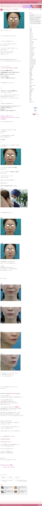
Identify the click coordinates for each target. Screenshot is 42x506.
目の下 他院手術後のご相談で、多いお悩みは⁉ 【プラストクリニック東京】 (22, 487)
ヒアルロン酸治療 (8, 10)
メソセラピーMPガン (32, 66)
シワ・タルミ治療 (31, 41)
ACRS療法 (31, 28)
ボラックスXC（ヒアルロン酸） (33, 60)
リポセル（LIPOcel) (32, 67)
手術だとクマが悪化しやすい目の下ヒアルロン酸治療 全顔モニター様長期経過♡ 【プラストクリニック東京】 (8, 491)
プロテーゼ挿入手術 (32, 53)
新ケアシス (31, 80)
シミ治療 (30, 40)
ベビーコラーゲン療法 (32, 54)
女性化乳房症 (31, 74)
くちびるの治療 (31, 33)
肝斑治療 (30, 92)
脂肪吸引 (30, 93)
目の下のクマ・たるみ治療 (32, 85)
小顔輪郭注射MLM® (32, 79)
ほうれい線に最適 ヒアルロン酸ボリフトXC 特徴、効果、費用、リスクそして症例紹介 (21, 480)
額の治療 (30, 98)
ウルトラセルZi (31, 35)
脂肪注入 (30, 94)
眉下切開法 (31, 86)
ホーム (12, 2)
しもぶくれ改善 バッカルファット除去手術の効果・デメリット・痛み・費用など (7, 480)
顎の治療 (30, 99)
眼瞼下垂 (30, 87)
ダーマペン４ (31, 46)
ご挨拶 (30, 34)
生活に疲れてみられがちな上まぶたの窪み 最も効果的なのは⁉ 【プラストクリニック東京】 (22, 491)
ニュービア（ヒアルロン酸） (32, 47)
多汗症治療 (31, 73)
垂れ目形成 (31, 72)
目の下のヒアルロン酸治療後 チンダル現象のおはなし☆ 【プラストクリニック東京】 (8, 487)
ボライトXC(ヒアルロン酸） (32, 59)
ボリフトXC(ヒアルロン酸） (32, 61)
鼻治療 (30, 100)
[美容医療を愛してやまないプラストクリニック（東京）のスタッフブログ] (11, 6)
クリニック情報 (18, 2)
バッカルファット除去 (32, 48)
